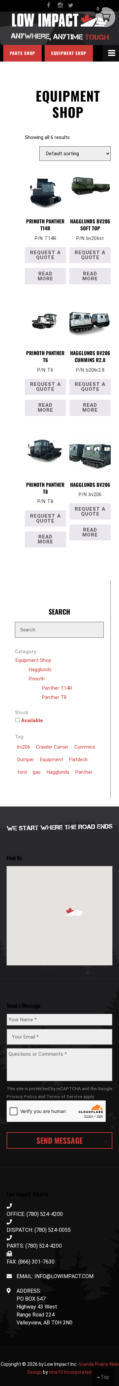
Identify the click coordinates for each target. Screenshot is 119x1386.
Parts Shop (22, 53)
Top (104, 1377)
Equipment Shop (68, 53)
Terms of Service (64, 1096)
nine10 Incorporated (70, 1372)
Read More (45, 276)
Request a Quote (45, 255)
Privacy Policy (22, 1096)
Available (32, 720)
